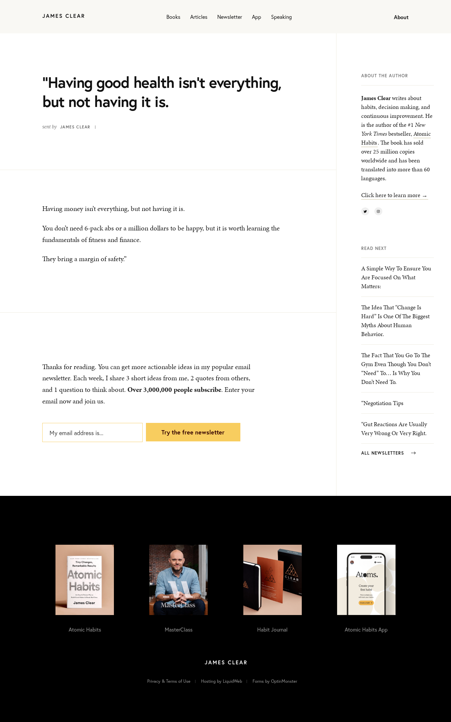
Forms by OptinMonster (275, 681)
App (256, 16)
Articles (198, 16)
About (401, 17)
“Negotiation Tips (382, 403)
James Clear (75, 126)
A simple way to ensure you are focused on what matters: (396, 277)
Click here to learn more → (394, 195)
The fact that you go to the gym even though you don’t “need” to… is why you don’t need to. (396, 368)
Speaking (281, 16)
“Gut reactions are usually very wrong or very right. (394, 428)
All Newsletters (383, 453)
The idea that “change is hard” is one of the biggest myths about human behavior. (395, 320)
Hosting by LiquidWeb (221, 681)
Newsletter (229, 16)
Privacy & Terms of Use (169, 681)
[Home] (63, 16)
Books (173, 16)
